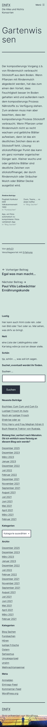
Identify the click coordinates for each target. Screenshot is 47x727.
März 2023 (8, 457)
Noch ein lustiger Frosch (15, 415)
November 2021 (11, 483)
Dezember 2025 (11, 448)
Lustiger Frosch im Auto (15, 411)
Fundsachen (8, 636)
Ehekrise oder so (11, 419)
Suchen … (7, 371)
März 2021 (8, 514)
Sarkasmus (8, 654)
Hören (5, 640)
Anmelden (7, 680)
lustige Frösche (10, 645)
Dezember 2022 (11, 465)
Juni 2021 (7, 501)
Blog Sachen (9, 631)
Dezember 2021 (10, 479)
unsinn (5, 662)
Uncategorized (10, 658)
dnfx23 (9, 248)
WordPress (32, 715)
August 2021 (9, 492)
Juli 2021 (7, 497)
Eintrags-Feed (9, 684)
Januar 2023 (9, 461)
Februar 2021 (9, 519)
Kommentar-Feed (11, 689)
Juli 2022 (7, 470)
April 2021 (7, 510)
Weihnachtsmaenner (13, 667)
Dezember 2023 (11, 452)
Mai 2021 (7, 505)
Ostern (6, 649)
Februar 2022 (9, 474)
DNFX (6, 5)
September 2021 (11, 488)
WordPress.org (10, 693)
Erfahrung (28, 252)
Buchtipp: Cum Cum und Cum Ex (20, 406)
